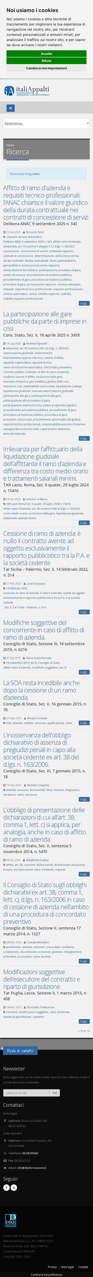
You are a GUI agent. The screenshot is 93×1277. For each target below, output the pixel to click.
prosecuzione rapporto (41, 284)
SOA (8, 723)
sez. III (62, 667)
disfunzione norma (67, 256)
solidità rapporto (48, 294)
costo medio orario (15, 513)
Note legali (67, 1267)
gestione (57, 951)
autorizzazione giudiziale (18, 353)
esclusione (78, 864)
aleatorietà (10, 246)
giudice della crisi (58, 381)
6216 (34, 662)
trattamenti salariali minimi (19, 518)
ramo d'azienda (44, 869)
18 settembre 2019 (17, 662)
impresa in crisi (12, 386)
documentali (37, 790)
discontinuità (28, 951)
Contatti (83, 1267)
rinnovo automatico (15, 294)
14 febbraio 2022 (16, 588)
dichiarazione (44, 864)
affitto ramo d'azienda (66, 241)
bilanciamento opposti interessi (23, 357)
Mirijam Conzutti (37, 718)
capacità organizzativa (16, 362)
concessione (11, 251)
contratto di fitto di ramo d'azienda (47, 372)
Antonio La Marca (36, 499)
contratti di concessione (18, 256)
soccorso (31, 794)
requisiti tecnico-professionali (21, 424)
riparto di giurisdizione (17, 1016)
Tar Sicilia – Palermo (25, 607)
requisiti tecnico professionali (33, 289)
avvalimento (13, 947)
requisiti (8, 289)
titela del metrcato (14, 433)
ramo (69, 723)
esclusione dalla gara (49, 376)
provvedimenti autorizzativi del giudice (56, 419)
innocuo (59, 790)
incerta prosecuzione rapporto (40, 265)
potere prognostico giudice (59, 405)
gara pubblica (11, 265)
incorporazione (23, 869)
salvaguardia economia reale (21, 429)
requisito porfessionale (67, 289)
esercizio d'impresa (15, 381)
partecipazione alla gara (46, 395)
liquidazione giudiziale (16, 391)
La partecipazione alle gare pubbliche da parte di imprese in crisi (45, 321)
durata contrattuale (37, 260)
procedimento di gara (16, 279)
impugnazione (72, 951)
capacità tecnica (41, 362)
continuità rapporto (61, 251)
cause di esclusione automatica (22, 367)
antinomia (12, 348)
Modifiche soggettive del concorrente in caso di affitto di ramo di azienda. (43, 629)
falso (49, 790)
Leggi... (84, 303)
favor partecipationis (63, 260)
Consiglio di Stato (49, 662)
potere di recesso (14, 275)
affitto (9, 864)
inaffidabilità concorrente (39, 386)
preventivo (9, 956)
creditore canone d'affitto (19, 376)
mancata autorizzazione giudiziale (52, 391)
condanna (68, 947)
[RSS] (14, 1187)
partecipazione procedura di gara (59, 270)
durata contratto (13, 260)
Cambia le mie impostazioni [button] (46, 68)
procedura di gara (14, 284)
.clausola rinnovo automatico (24, 237)
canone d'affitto (54, 357)
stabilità (66, 294)
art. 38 (18, 864)
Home (10, 145)
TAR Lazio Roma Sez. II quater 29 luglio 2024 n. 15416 (38, 504)
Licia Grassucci (36, 583)
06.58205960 (30, 1153)
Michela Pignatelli (36, 343)
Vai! (54, 1093)
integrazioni (72, 790)
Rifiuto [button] (46, 61)
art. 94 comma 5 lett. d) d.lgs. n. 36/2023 (44, 348)
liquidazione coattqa (68, 386)
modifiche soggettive (45, 667)
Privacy (52, 1267)
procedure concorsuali (17, 419)
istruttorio (9, 794)
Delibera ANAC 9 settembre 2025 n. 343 (27, 241)
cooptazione (11, 951)
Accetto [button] (46, 53)
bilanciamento (43, 353)
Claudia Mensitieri (38, 942)
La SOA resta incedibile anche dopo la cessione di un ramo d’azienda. (41, 690)
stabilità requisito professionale (23, 298)
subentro (38, 1016)
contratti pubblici (13, 372)
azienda (17, 723)
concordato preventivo (57, 367)
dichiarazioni (62, 864)
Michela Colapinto (38, 785)
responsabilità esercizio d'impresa (63, 424)
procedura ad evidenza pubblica (51, 279)
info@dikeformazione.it (31, 1168)
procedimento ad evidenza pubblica (49, 275)
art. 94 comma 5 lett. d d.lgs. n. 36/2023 (56, 508)
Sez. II (8, 607)
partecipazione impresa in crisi (22, 405)
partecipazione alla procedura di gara (26, 400)
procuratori (25, 956)
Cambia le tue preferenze (46, 1274)
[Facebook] (6, 1187)
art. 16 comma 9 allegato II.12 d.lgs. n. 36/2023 (46, 246)
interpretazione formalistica (20, 270)
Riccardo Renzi (35, 232)
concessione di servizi (34, 251)
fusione (8, 869)
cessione (40, 723)
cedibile (28, 723)
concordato (53, 947)
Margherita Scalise (37, 860)
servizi (33, 294)
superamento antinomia (55, 429)
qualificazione (55, 723)
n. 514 (42, 607)
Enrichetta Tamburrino (41, 1007)
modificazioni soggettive (33, 1012)
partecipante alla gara (16, 395)
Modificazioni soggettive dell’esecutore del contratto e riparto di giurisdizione (41, 979)
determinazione (44, 256)
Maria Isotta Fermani (38, 658)
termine (46, 956)
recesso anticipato (68, 284)
